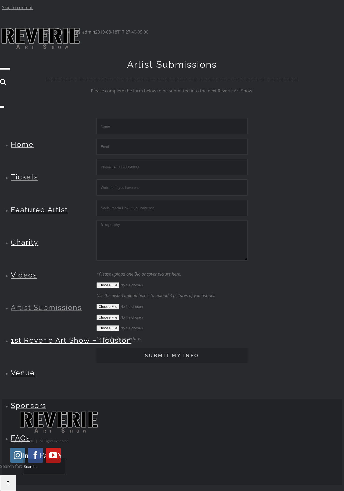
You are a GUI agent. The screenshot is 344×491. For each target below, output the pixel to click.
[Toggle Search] (3, 81)
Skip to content (17, 7)
